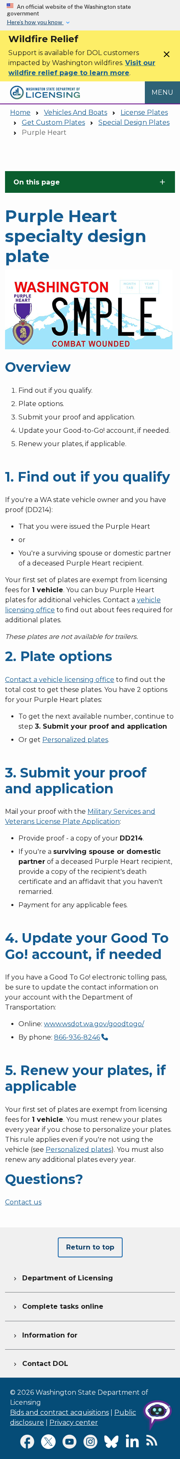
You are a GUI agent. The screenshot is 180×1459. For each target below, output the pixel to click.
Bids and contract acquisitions (59, 1412)
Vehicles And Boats (75, 112)
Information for (44, 1335)
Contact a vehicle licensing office (59, 680)
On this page (36, 182)
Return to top (90, 1247)
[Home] (45, 86)
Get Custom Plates (53, 122)
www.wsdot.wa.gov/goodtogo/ (94, 1024)
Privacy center (73, 1422)
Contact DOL (40, 1364)
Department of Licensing (62, 1278)
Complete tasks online (57, 1306)
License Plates (144, 112)
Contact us (23, 1202)
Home (20, 112)
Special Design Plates (134, 122)
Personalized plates (75, 740)
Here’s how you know (35, 22)
